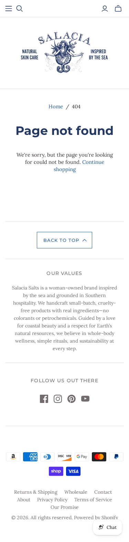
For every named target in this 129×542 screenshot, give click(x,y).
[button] (65, 240)
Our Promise (65, 507)
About (23, 499)
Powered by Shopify (96, 517)
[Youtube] (85, 399)
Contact (103, 492)
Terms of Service (93, 499)
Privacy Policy (52, 499)
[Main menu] (8, 8)
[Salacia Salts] (64, 52)
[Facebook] (44, 399)
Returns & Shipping (35, 492)
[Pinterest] (71, 399)
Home (56, 106)
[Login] (104, 8)
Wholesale (75, 492)
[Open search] (19, 8)
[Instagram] (58, 399)
